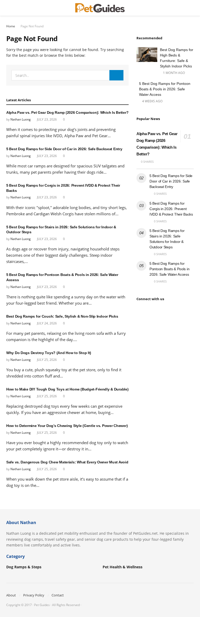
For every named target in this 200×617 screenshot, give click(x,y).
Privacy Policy (33, 595)
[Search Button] (191, 8)
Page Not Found (32, 26)
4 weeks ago (151, 101)
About (11, 595)
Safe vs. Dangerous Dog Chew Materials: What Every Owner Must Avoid (67, 462)
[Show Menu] (8, 8)
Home (10, 26)
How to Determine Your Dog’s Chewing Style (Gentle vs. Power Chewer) (67, 426)
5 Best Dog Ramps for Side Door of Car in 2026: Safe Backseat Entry (64, 149)
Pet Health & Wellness (122, 566)
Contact (58, 595)
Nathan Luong (20, 119)
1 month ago (173, 73)
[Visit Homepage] (100, 7)
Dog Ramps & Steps (23, 566)
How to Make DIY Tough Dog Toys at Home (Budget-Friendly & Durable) (67, 389)
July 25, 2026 (46, 359)
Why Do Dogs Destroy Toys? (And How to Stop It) (48, 353)
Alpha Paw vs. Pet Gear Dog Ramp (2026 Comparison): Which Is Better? (67, 112)
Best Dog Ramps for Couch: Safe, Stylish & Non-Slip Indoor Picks (62, 316)
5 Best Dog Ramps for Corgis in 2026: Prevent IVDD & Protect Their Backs (171, 208)
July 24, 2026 (46, 323)
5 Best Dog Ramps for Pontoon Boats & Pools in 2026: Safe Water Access (164, 89)
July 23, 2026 (46, 119)
